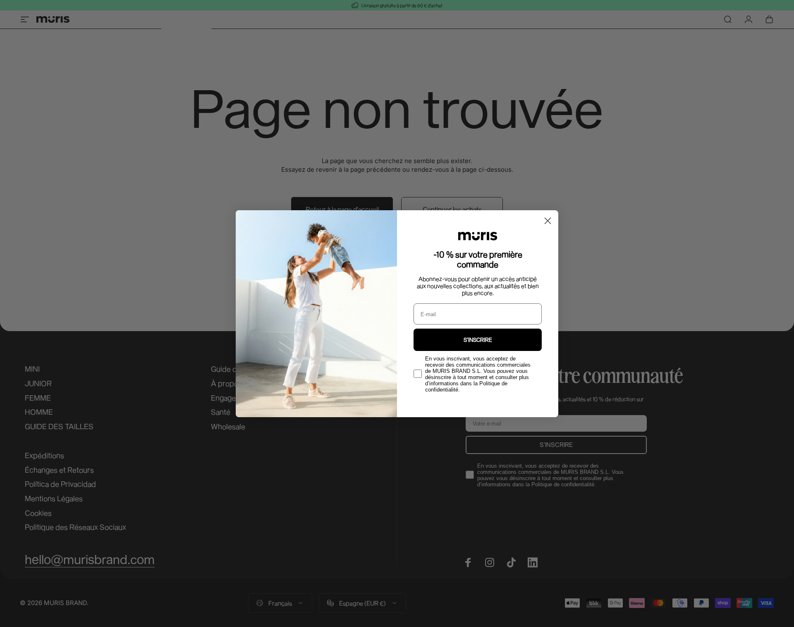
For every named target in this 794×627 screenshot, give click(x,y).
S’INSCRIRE (478, 339)
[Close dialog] (547, 221)
